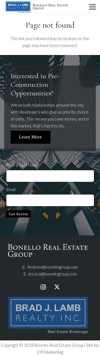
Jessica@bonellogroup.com (52, 273)
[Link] (37, 7)
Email (11, 189)
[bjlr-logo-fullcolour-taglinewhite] (48, 297)
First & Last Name (22, 164)
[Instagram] (43, 287)
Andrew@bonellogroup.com (52, 266)
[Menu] (92, 7)
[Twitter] (57, 287)
